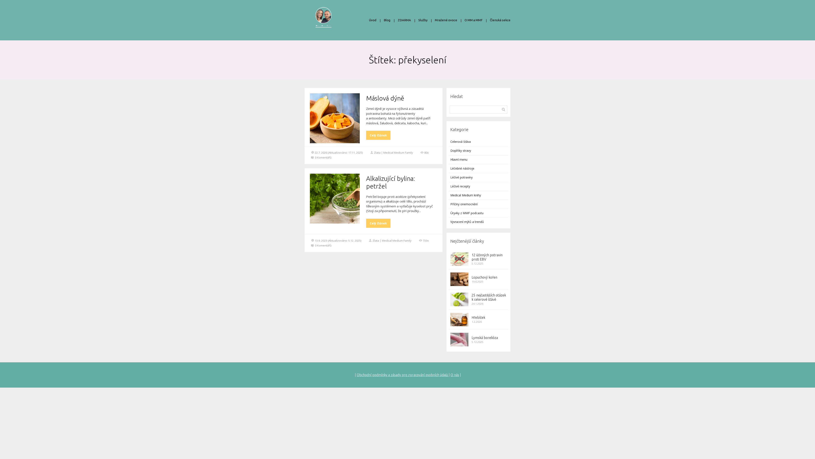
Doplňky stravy (460, 151)
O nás (455, 375)
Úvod (372, 20)
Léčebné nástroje (462, 168)
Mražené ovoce (446, 20)
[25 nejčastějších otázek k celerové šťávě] (459, 299)
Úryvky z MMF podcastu (466, 213)
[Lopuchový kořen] (459, 279)
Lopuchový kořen (484, 277)
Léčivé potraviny (461, 177)
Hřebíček (478, 317)
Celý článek (378, 135)
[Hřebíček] (459, 319)
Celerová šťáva (460, 142)
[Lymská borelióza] (459, 339)
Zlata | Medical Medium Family (393, 152)
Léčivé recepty (460, 186)
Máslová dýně (385, 98)
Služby (422, 20)
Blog (387, 20)
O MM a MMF (473, 20)
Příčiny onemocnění (464, 204)
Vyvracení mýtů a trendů (467, 222)
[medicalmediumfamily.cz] (323, 20)
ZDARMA (404, 20)
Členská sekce (500, 20)
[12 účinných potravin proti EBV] (459, 259)
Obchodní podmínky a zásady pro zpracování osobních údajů (403, 375)
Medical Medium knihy (465, 195)
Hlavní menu (458, 159)
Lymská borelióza (485, 338)
